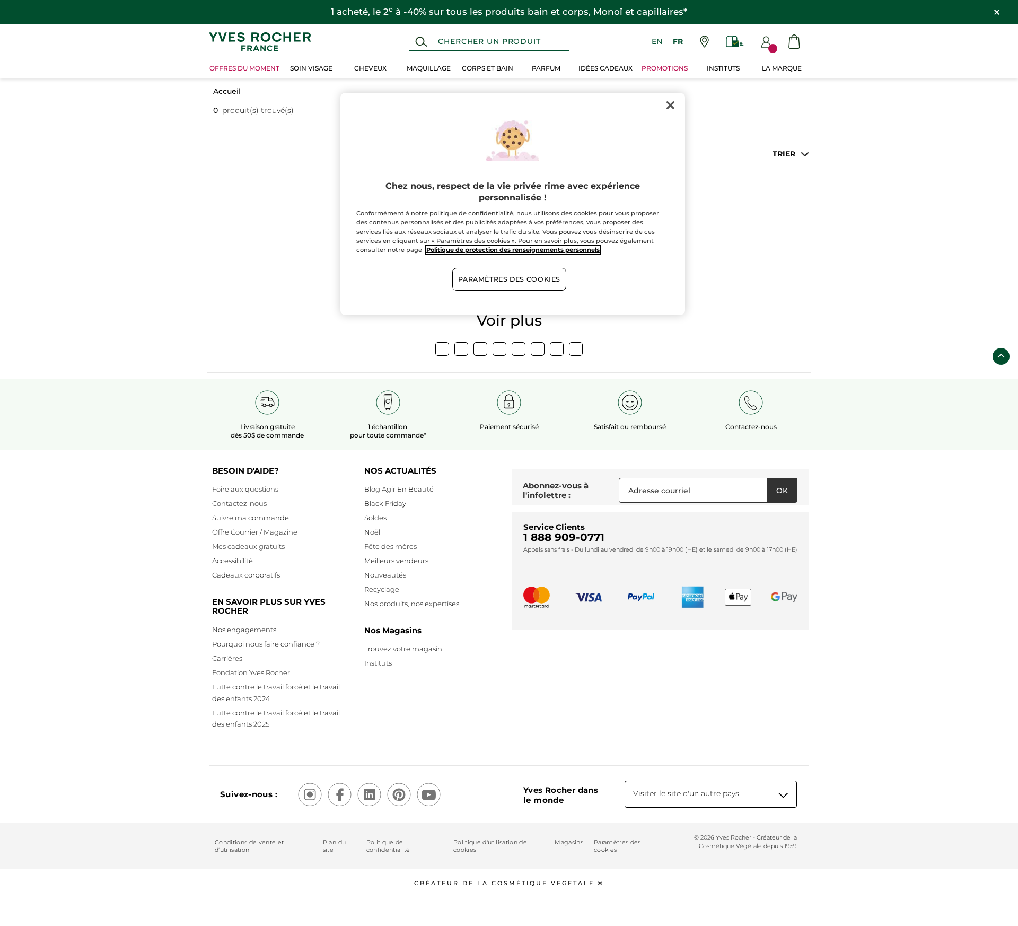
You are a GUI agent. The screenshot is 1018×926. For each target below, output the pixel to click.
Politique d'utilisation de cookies (490, 845)
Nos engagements (244, 629)
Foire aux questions (245, 489)
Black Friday (385, 503)
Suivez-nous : (248, 794)
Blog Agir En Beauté (399, 489)
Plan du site (334, 845)
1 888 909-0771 (563, 537)
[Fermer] (670, 105)
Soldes (375, 517)
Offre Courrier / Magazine (254, 532)
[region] (512, 204)
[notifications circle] (772, 48)
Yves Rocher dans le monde (560, 795)
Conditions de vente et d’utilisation (249, 845)
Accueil (227, 91)
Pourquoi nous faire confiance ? (266, 644)
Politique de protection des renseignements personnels (513, 250)
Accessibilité (232, 560)
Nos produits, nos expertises (411, 603)
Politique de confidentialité (388, 845)
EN (657, 41)
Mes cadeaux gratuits (248, 546)
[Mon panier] (794, 41)
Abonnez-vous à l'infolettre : (556, 490)
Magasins (569, 842)
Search (421, 42)
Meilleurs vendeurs (396, 560)
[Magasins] (704, 42)
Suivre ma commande (250, 517)
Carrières (227, 658)
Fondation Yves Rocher (251, 672)
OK (782, 490)
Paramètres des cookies (617, 845)
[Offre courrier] (735, 42)
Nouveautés (385, 575)
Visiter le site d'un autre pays (686, 793)
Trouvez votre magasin (403, 648)
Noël (372, 532)
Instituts (378, 663)
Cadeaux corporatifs (246, 575)
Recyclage (381, 589)
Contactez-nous (239, 503)
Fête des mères (390, 546)
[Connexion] (766, 42)
